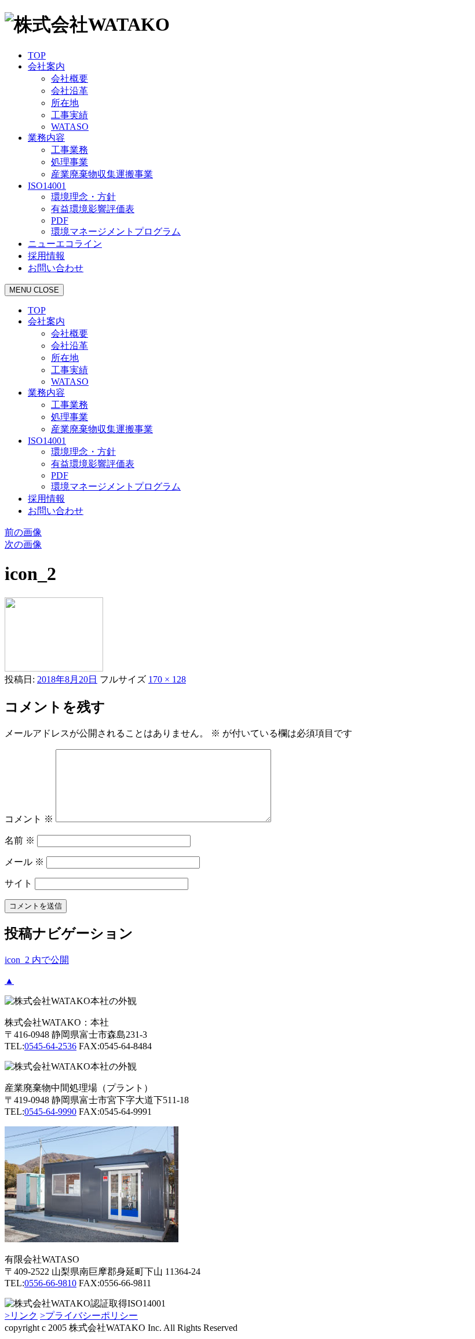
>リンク (21, 1315)
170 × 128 (167, 679)
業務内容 (46, 138)
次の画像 (23, 544)
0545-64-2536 (50, 1046)
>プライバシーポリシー (89, 1315)
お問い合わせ (55, 268)
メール (24, 862)
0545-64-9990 (50, 1112)
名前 (20, 840)
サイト (18, 883)
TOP (37, 55)
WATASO (70, 127)
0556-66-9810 (50, 1283)
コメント (29, 819)
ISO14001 (47, 186)
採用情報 (46, 256)
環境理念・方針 (83, 197)
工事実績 (69, 115)
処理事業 (69, 162)
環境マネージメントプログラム (116, 231)
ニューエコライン (65, 244)
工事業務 (69, 150)
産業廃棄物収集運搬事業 (102, 174)
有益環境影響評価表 (92, 209)
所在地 (65, 103)
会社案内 (46, 66)
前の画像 (23, 532)
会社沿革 (69, 91)
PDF (59, 220)
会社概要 (69, 78)
